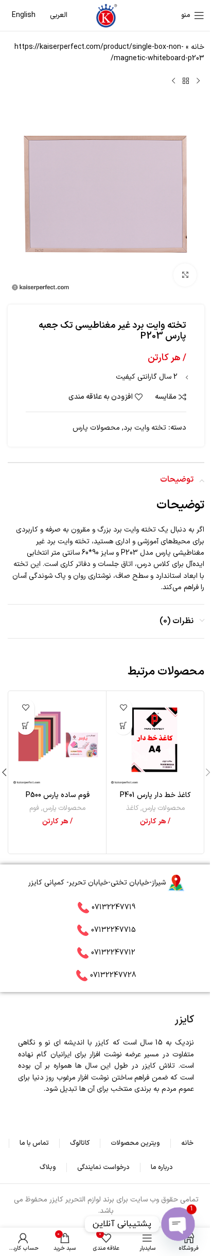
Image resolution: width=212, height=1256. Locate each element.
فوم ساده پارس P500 (58, 795)
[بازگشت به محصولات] (186, 81)
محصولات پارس (96, 427)
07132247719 (113, 907)
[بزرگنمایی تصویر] (185, 275)
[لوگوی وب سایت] (106, 15)
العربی (58, 15)
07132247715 (113, 930)
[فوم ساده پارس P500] (57, 740)
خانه (197, 47)
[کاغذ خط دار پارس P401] (155, 740)
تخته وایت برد (144, 427)
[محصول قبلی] (198, 81)
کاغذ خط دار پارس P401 (155, 795)
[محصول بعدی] (173, 81)
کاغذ (132, 808)
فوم (34, 808)
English (24, 15)
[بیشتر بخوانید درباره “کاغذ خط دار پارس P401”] (123, 726)
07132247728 (113, 975)
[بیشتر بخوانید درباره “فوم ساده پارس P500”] (25, 726)
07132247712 (113, 952)
